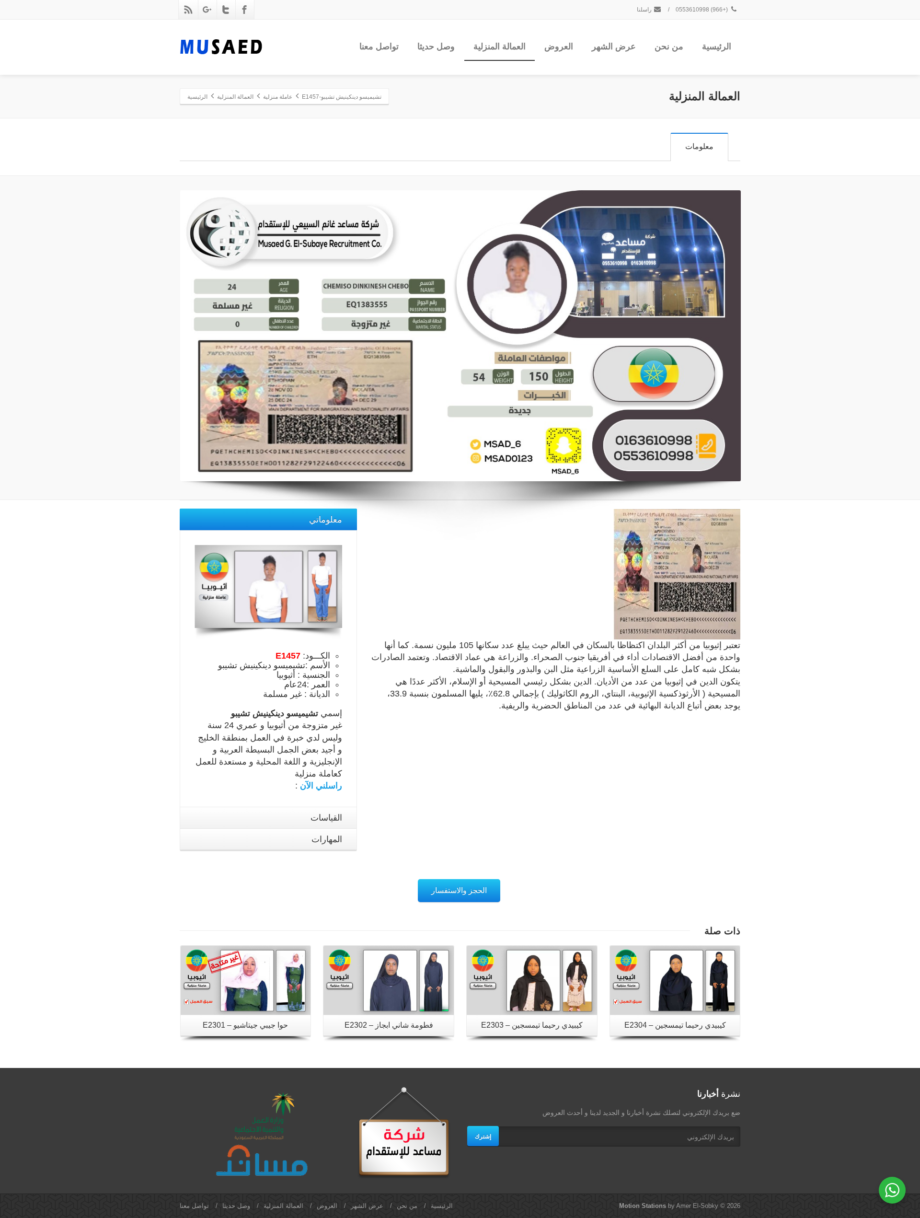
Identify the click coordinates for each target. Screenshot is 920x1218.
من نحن (669, 46)
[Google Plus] (207, 9)
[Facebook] (244, 9)
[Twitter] (225, 9)
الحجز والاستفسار (459, 890)
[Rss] (188, 9)
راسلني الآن (321, 785)
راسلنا (645, 9)
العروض (558, 46)
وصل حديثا (436, 46)
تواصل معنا (379, 46)
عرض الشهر (614, 46)
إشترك (483, 1136)
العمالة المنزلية (499, 46)
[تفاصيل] (246, 980)
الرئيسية (716, 46)
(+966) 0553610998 (702, 9)
